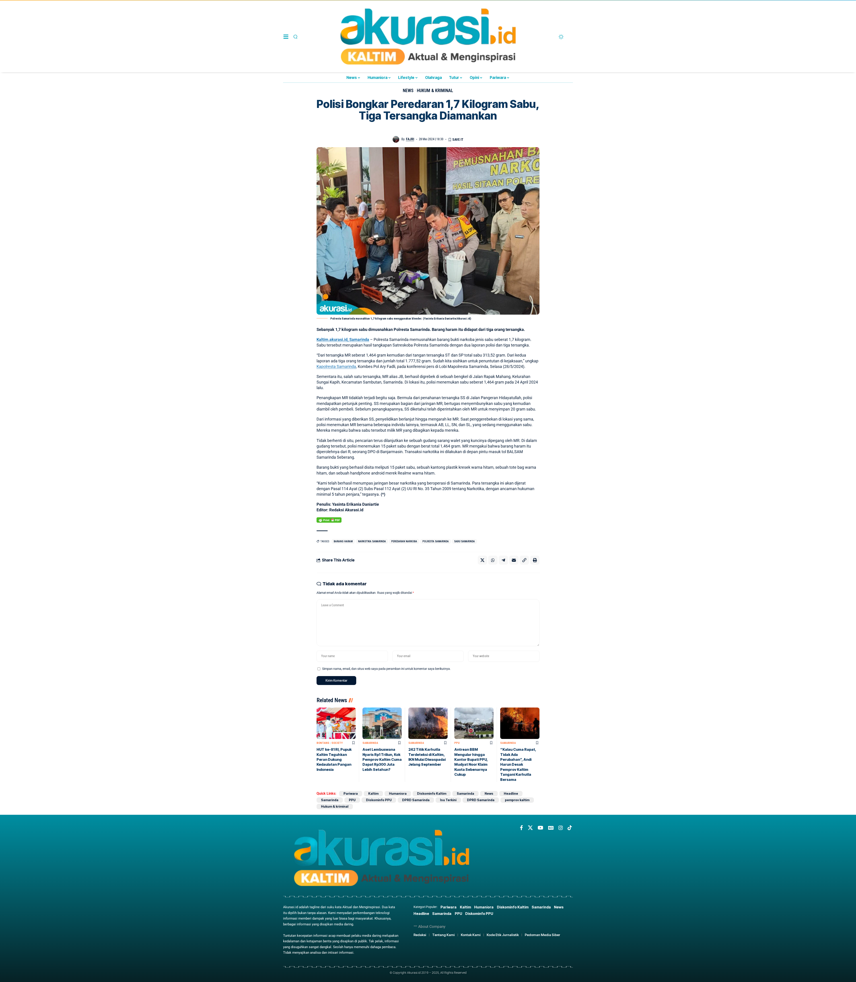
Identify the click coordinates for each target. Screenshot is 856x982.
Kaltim (373, 793)
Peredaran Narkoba (404, 541)
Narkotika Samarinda (372, 541)
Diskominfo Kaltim (431, 793)
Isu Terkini (448, 800)
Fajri (410, 139)
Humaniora (398, 793)
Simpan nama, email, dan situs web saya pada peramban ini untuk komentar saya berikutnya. (386, 669)
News (408, 90)
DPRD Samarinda (416, 800)
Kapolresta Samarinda (336, 366)
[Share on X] (482, 560)
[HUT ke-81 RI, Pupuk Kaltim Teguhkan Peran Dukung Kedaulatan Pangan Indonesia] (336, 723)
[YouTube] (540, 828)
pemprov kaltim (517, 800)
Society (337, 743)
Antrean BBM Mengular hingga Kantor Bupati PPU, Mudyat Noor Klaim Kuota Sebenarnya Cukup (471, 762)
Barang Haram (343, 541)
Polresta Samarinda (435, 541)
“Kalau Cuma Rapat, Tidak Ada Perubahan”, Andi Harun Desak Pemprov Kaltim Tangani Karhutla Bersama (518, 764)
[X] (530, 828)
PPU (457, 743)
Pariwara (351, 793)
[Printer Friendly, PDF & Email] (329, 520)
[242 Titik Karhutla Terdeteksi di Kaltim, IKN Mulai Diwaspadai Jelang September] (428, 723)
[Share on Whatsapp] (493, 560)
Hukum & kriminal (435, 90)
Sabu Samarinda (464, 541)
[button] (294, 37)
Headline (511, 793)
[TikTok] (569, 828)
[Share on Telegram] (503, 560)
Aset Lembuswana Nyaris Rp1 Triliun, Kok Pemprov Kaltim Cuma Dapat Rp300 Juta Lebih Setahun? (382, 759)
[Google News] (551, 828)
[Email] (514, 560)
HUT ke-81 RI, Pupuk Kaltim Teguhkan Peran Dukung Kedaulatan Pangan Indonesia (334, 759)
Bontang (323, 743)
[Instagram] (560, 828)
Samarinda (370, 743)
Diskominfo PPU (379, 800)
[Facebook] (521, 828)
